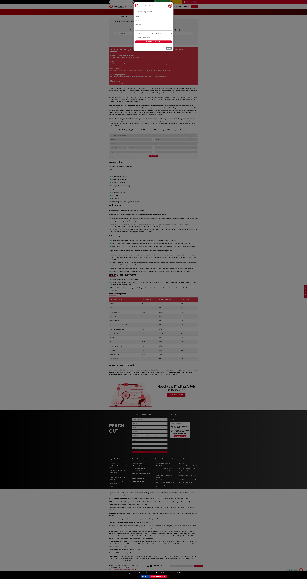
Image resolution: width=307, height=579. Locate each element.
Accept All (145, 576)
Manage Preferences (158, 576)
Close (169, 48)
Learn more (185, 573)
